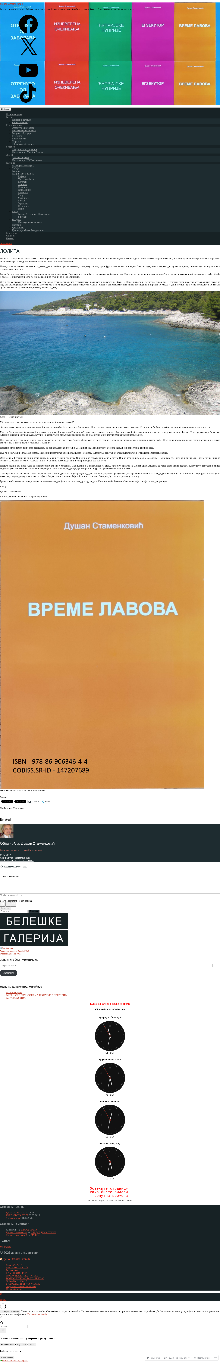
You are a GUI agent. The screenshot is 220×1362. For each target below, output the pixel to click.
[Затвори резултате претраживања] (3, 1330)
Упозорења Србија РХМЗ (10, 954)
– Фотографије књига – (24, 144)
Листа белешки (20, 122)
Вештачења (12, 233)
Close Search (7, 1358)
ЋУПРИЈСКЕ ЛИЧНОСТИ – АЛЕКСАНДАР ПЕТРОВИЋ (36, 995)
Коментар (5, 908)
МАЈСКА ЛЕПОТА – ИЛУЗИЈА (17, 860)
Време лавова (19, 138)
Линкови (10, 235)
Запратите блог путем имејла (19, 959)
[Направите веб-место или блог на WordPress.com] (1, 1294)
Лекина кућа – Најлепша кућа (15, 858)
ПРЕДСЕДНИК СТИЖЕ (43, 1232)
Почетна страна (14, 114)
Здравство (23, 203)
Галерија (10, 163)
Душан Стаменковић (11, 3)
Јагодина (16, 219)
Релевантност (7, 1344)
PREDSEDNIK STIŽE (17, 1215)
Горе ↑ (3, 1299)
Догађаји (22, 181)
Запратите (8, 973)
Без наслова (12, 1270)
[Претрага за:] (14, 911)
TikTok (9, 155)
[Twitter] (28, 57)
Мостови (22, 184)
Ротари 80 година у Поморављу (34, 214)
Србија (15, 168)
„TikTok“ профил (20, 157)
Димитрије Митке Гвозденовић (28, 230)
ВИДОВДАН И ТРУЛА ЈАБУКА (23, 1283)
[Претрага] (110, 1324)
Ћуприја (16, 171)
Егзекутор (17, 136)
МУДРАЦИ (36, 1235)
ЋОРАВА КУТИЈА (16, 998)
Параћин (16, 225)
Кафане (22, 176)
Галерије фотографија (23, 165)
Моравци (16, 141)
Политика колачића (37, 1314)
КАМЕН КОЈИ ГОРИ (17, 1273)
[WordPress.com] (2, 904)
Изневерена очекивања (24, 130)
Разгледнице (24, 190)
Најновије (21, 1344)
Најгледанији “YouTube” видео (27, 152)
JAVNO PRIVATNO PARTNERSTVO (25, 1278)
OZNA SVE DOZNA (16, 1281)
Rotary (15, 211)
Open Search (6, 243)
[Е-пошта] (13, 904)
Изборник (5, 109)
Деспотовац (18, 227)
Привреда (23, 187)
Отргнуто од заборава (23, 128)
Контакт (10, 238)
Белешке (10, 117)
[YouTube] (28, 80)
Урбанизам (23, 198)
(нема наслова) (13, 1218)
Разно (21, 208)
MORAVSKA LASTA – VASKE (22, 1275)
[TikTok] (28, 103)
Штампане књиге (15, 125)
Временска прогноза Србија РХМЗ (14, 951)
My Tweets (5, 1247)
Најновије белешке (21, 119)
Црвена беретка (14, 1289)
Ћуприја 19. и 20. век (23, 173)
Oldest (32, 1344)
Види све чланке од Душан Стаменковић (21, 850)
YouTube (10, 146)
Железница (23, 206)
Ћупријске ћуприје (21, 133)
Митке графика (26, 179)
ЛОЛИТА (9, 251)
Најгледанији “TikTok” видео (27, 160)
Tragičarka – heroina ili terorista (21, 1286)
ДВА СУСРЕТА (14, 1212)
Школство (23, 192)
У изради (22, 217)
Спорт (21, 195)
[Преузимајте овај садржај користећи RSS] (1, 1259)
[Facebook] (28, 34)
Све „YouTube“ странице (24, 149)
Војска (21, 200)
